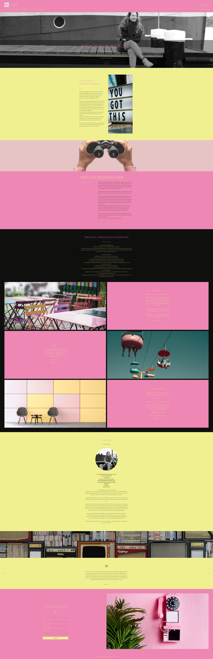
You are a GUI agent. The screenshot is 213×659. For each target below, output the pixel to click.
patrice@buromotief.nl (202, 9)
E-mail (44, 620)
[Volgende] (208, 573)
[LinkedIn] (208, 9)
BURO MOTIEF (14, 4)
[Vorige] (4, 573)
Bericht (44, 628)
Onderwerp (45, 624)
